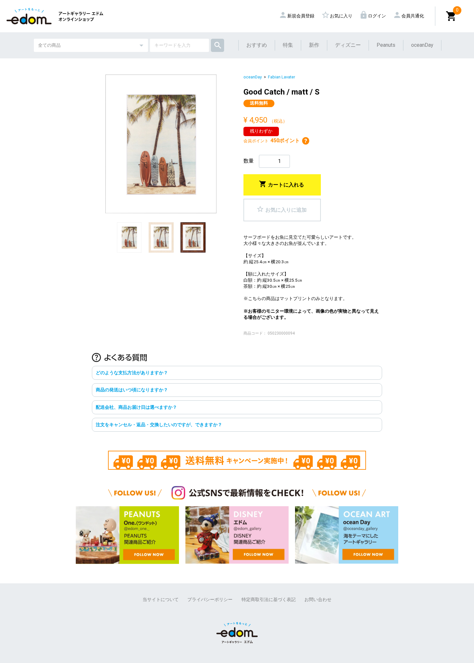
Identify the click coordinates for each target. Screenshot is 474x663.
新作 (314, 45)
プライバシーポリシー (209, 599)
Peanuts (386, 45)
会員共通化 (409, 15)
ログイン (373, 15)
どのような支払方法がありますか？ (132, 372)
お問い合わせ (317, 599)
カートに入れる (281, 183)
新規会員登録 (298, 15)
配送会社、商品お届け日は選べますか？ (136, 407)
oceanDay (422, 45)
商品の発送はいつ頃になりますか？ (132, 389)
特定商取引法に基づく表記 (269, 599)
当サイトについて (161, 599)
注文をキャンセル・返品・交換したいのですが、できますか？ (159, 424)
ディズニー (348, 45)
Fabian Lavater (281, 77)
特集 (288, 45)
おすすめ (256, 45)
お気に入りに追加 (281, 209)
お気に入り (338, 15)
